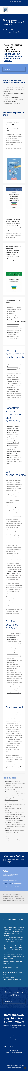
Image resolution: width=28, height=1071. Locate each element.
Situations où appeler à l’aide (14, 4)
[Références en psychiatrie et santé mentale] (7, 9)
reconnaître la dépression (13, 426)
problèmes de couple (12, 445)
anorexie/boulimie (11, 441)
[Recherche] (14, 69)
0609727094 (8, 883)
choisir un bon (16, 516)
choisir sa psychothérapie (16, 820)
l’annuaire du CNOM (13, 967)
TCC (6, 791)
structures (10, 459)
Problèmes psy (8, 830)
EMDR (6, 787)
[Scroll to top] (25, 1068)
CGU (15, 1040)
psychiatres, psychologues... (10, 101)
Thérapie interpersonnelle (11, 800)
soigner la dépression (12, 428)
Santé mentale (8, 812)
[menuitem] (14, 4)
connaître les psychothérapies (11, 97)
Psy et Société (8, 822)
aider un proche (11, 449)
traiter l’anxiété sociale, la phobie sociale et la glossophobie (13, 437)
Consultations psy (9, 781)
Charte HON (15, 1042)
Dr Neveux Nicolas (9, 972)
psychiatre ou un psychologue (12, 818)
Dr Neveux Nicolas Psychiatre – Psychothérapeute (11, 874)
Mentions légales (14, 1038)
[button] (24, 10)
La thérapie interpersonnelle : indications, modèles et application (14, 330)
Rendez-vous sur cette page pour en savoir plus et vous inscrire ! (13, 57)
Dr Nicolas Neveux (14, 261)
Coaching (7, 808)
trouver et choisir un (20, 816)
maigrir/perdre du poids (13, 443)
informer (16, 585)
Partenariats (15, 1036)
